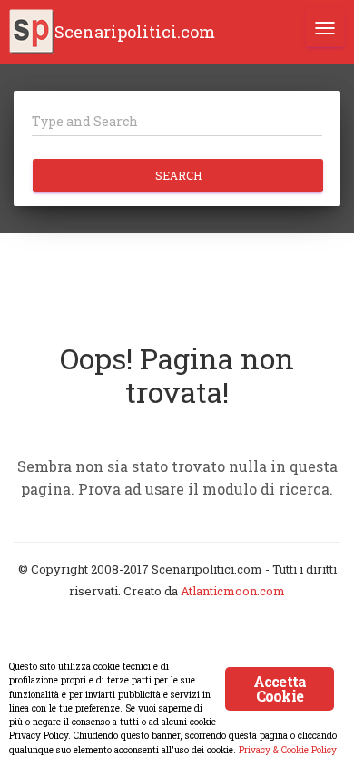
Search (178, 175)
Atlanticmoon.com (233, 591)
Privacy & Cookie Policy (288, 749)
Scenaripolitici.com (134, 32)
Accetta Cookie (279, 688)
